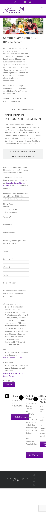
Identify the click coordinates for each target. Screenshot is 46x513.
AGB (14, 479)
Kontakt (15, 481)
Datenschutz (26, 479)
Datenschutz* (8, 362)
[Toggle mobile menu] (42, 7)
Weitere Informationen (12, 304)
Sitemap (20, 481)
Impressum (19, 479)
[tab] (23, 109)
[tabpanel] (23, 130)
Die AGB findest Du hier (12, 358)
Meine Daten (8, 204)
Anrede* (6, 206)
